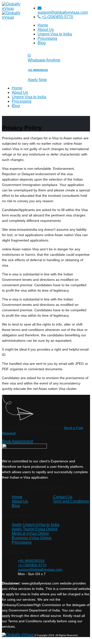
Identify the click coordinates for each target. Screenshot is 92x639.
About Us (46, 30)
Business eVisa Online (32, 538)
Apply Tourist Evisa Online (35, 529)
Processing (47, 38)
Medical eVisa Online (30, 533)
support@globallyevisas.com (63, 12)
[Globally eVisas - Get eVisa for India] (18, 635)
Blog (42, 43)
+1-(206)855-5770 (57, 17)
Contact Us (62, 497)
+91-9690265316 (31, 561)
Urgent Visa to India (55, 34)
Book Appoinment (17, 441)
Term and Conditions (71, 501)
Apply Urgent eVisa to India (35, 525)
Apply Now (37, 80)
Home (43, 25)
